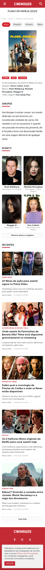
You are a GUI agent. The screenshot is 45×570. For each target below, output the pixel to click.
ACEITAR (9, 563)
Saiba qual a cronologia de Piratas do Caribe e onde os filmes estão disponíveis (22, 388)
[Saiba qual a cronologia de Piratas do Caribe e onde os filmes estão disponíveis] (22, 368)
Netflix (5, 435)
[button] (15, 539)
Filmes (10, 19)
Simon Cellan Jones (19, 86)
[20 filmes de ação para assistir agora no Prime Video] (22, 263)
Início (4, 19)
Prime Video (7, 277)
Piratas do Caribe (9, 382)
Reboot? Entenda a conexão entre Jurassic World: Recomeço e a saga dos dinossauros (22, 495)
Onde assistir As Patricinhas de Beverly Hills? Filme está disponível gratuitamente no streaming (22, 334)
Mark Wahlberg (16, 89)
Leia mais (22, 519)
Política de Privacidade (27, 554)
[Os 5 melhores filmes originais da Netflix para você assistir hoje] (22, 421)
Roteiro (29, 25)
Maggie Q (18, 92)
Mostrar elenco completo (22, 235)
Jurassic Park (7, 488)
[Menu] (4, 4)
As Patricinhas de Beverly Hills (15, 328)
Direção (17, 25)
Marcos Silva (7, 295)
